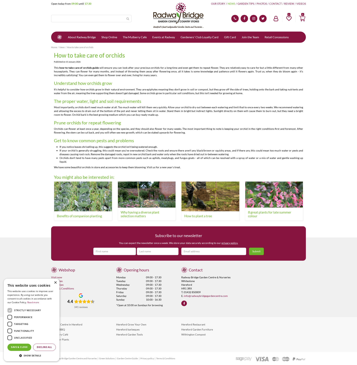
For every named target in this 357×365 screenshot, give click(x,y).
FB (244, 18)
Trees (54, 344)
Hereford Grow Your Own (131, 324)
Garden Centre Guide (127, 358)
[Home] (59, 37)
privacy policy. (229, 243)
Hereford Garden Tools (129, 334)
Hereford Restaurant (193, 324)
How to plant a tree (198, 216)
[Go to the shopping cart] (302, 18)
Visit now (56, 277)
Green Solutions (107, 358)
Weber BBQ (58, 329)
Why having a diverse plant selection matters (140, 214)
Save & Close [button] (19, 347)
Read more (33, 302)
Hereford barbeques (128, 329)
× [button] (55, 282)
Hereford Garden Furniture (197, 329)
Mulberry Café (59, 334)
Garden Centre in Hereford (66, 324)
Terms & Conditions (62, 288)
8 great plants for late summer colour (269, 214)
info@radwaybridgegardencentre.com (206, 295)
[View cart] (302, 18)
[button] (31, 355)
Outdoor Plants (60, 339)
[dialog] (32, 320)
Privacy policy (147, 358)
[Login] (276, 18)
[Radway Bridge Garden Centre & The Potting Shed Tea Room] (178, 16)
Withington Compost (193, 334)
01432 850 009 (235, 18)
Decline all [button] (44, 347)
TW (263, 18)
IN (253, 18)
